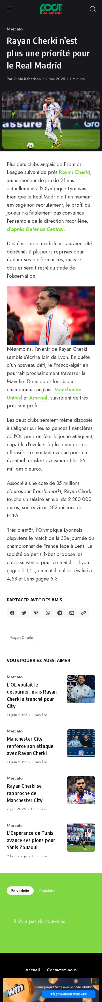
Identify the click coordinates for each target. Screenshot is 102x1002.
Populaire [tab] (47, 890)
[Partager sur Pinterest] (36, 613)
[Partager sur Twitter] (24, 613)
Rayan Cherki (74, 172)
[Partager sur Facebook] (12, 613)
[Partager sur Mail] (71, 613)
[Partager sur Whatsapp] (47, 613)
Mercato (15, 29)
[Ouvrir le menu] (10, 9)
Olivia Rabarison (27, 78)
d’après (36, 229)
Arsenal (38, 397)
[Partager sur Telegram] (59, 613)
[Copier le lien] (83, 613)
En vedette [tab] (20, 890)
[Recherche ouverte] (92, 9)
